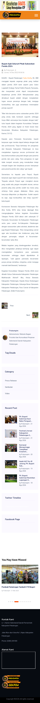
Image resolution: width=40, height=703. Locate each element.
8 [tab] (26, 601)
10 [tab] (30, 601)
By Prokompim (9, 70)
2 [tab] (10, 601)
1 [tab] (8, 601)
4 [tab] (16, 601)
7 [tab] (24, 601)
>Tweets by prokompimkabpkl (16, 506)
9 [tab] (28, 601)
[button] (36, 14)
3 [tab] (12, 601)
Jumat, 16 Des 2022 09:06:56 (14, 72)
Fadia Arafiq (27, 78)
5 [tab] (20, 601)
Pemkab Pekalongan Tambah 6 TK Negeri (18, 587)
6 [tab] (22, 601)
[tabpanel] (20, 578)
